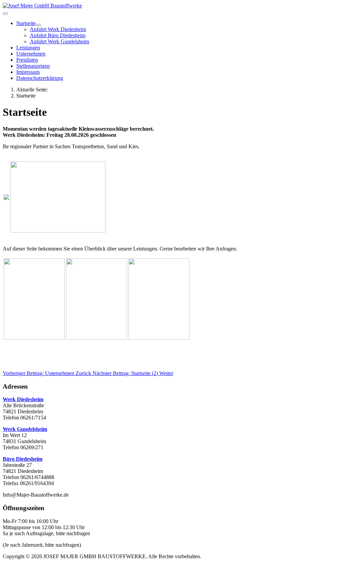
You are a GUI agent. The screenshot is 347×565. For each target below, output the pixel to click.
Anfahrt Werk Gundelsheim (59, 41)
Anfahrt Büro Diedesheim (57, 35)
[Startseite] (38, 25)
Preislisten (27, 60)
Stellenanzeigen (33, 66)
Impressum (28, 72)
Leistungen (28, 47)
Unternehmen (30, 54)
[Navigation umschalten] (5, 14)
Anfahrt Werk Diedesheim (58, 29)
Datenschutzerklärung (39, 78)
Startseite (26, 23)
